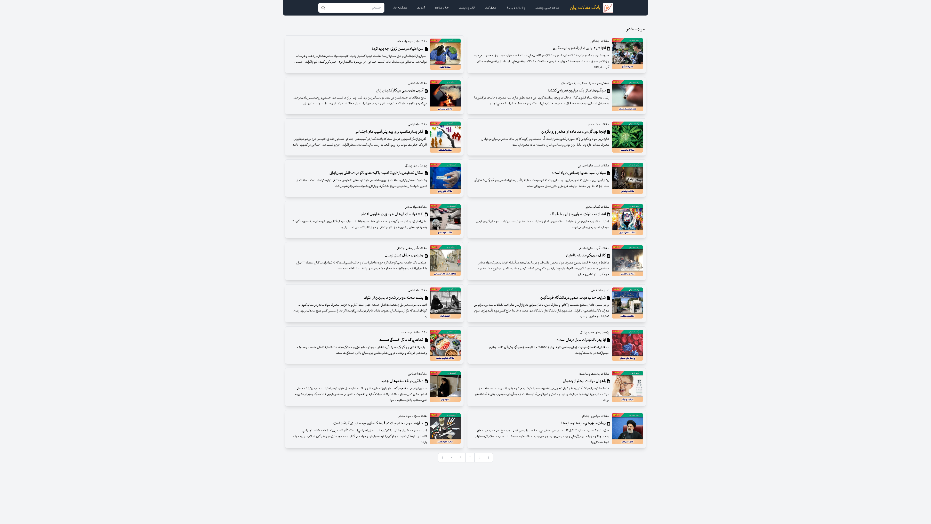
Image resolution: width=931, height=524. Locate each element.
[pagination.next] (442, 457)
